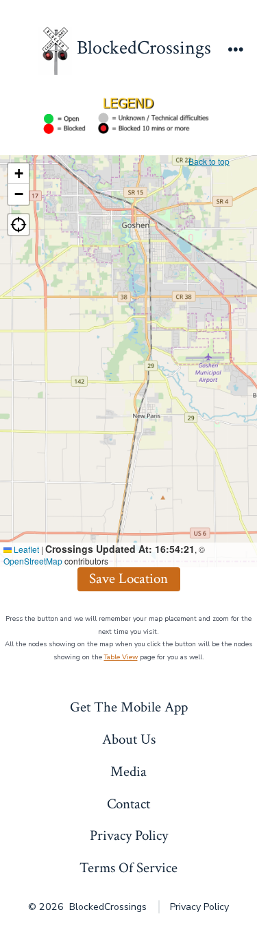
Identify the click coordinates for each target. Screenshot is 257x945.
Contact (128, 804)
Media (128, 771)
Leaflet (25, 549)
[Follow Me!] (18, 224)
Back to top (209, 161)
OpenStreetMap (32, 561)
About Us (129, 739)
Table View (121, 657)
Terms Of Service (128, 867)
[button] (18, 173)
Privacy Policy (129, 835)
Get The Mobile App (129, 707)
